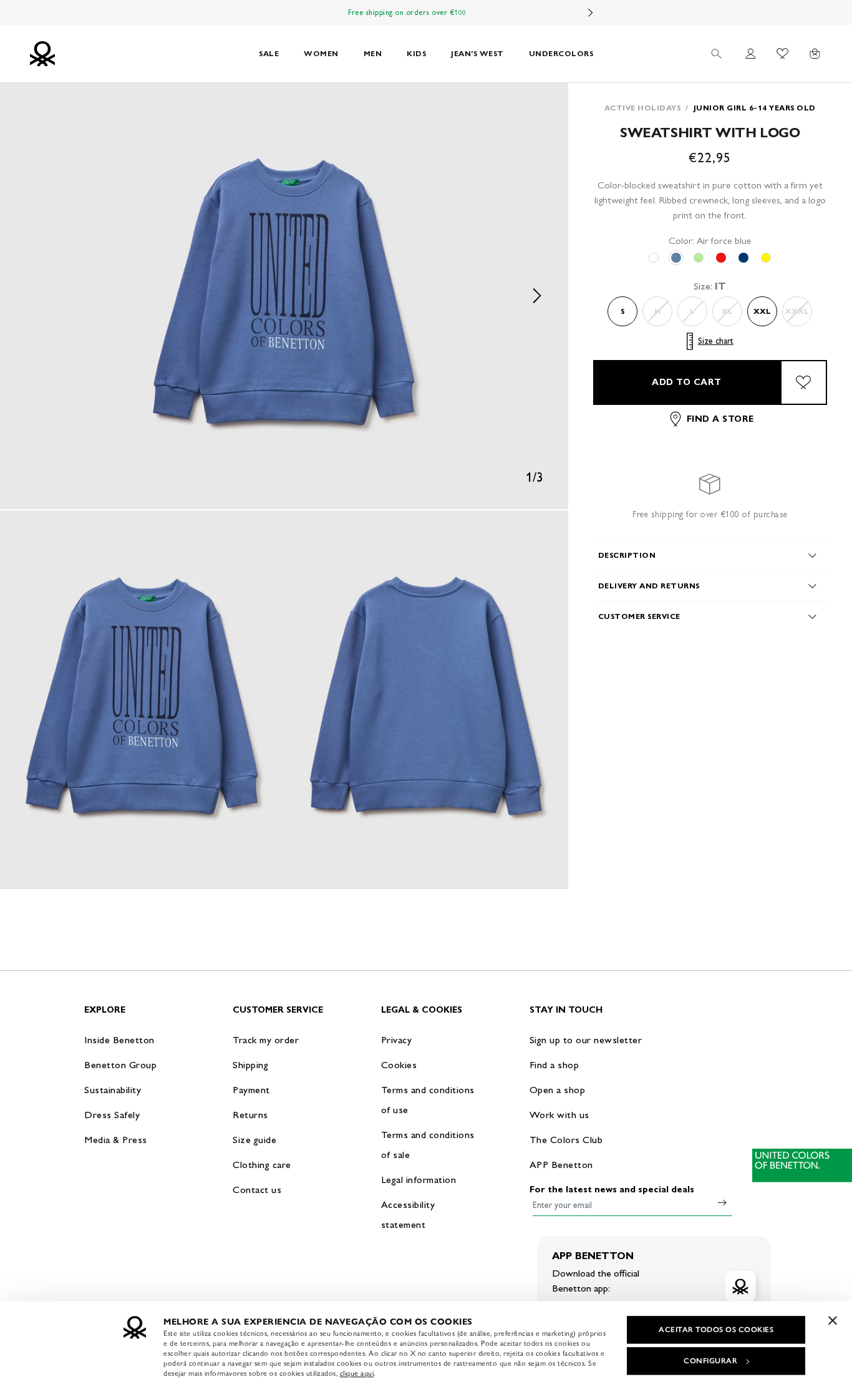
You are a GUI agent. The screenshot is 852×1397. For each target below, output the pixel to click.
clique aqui (357, 1373)
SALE (269, 53)
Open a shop (558, 1090)
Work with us (559, 1115)
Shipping (250, 1065)
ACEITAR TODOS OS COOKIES (716, 1329)
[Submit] (722, 1202)
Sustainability (112, 1090)
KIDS (416, 53)
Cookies (399, 1065)
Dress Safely (112, 1115)
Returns (250, 1115)
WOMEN (321, 53)
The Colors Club (566, 1140)
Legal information (419, 1179)
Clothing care (262, 1165)
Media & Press (115, 1140)
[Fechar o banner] (832, 1320)
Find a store (720, 419)
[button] (284, 296)
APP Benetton (561, 1165)
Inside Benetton (119, 1040)
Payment (251, 1090)
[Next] (591, 12)
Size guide (254, 1140)
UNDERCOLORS (561, 53)
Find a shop (554, 1065)
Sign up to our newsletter (586, 1040)
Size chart (715, 341)
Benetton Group (120, 1065)
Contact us (257, 1189)
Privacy (396, 1040)
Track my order (266, 1040)
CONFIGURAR (710, 1360)
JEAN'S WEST (477, 53)
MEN (373, 53)
